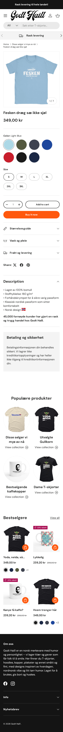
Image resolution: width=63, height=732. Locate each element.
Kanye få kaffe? (13, 610)
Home (6, 44)
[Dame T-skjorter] (46, 469)
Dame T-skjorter (46, 487)
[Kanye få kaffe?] (16, 591)
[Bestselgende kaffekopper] (17, 469)
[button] (57, 15)
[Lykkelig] (46, 539)
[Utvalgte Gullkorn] (46, 420)
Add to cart (42, 204)
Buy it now (31, 214)
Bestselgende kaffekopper (16, 489)
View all (55, 518)
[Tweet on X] (14, 265)
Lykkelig (38, 557)
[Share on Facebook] (21, 265)
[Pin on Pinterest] (28, 265)
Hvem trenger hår (45, 610)
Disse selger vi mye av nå (24, 44)
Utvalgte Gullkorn (46, 439)
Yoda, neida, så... (14, 557)
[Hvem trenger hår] (46, 591)
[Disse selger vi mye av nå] (17, 420)
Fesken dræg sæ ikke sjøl (15, 47)
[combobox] (31, 25)
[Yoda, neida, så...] (16, 539)
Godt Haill (16, 724)
